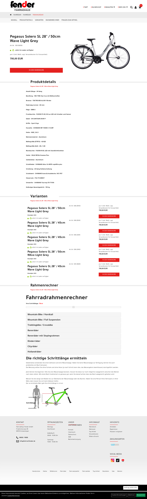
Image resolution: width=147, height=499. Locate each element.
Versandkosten (93, 434)
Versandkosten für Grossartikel (36, 54)
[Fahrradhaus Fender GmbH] (22, 6)
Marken (119, 471)
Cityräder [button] (33, 347)
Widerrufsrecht (94, 436)
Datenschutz (72, 434)
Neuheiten (105, 471)
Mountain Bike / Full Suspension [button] (44, 320)
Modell (14, 20)
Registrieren (113, 429)
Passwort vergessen (116, 432)
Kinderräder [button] (34, 341)
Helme (45, 471)
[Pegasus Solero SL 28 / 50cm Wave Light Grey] (100, 50)
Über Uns (122, 7)
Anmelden (113, 427)
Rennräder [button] (33, 331)
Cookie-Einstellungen (119, 495)
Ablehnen (131, 495)
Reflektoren (53, 471)
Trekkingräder (38, 15)
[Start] (11, 15)
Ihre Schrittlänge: (32, 304)
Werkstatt (92, 429)
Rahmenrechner (52, 20)
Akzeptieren (141, 495)
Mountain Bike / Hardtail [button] (40, 315)
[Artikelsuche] (131, 8)
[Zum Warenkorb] (140, 8)
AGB (69, 437)
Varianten (39, 20)
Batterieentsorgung (74, 439)
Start (85, 7)
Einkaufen (108, 7)
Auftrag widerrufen (130, 488)
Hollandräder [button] (34, 352)
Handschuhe (36, 471)
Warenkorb (92, 427)
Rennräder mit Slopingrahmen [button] (43, 336)
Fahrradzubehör (74, 471)
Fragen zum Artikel (69, 20)
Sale (113, 471)
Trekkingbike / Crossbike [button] (40, 325)
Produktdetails (26, 20)
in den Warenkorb (36, 70)
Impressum (71, 432)
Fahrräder (17, 15)
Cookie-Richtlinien (13, 496)
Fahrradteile (86, 471)
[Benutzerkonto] (136, 7)
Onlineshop (96, 7)
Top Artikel (92, 432)
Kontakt (70, 430)
